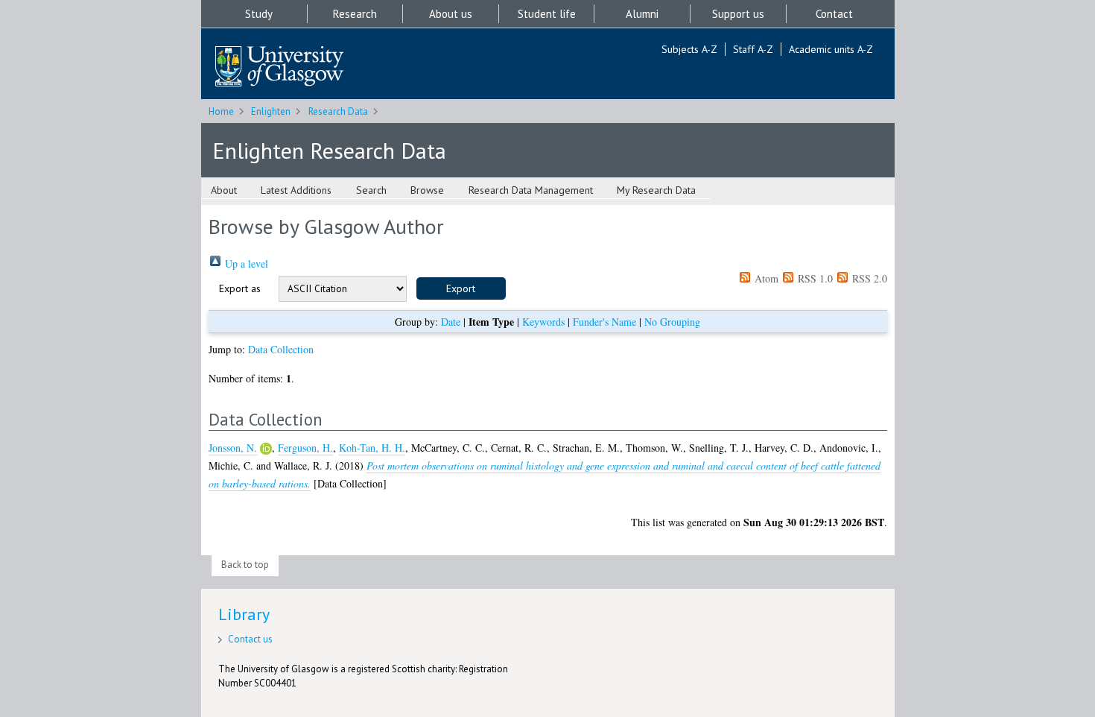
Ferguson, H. (305, 447)
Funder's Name (604, 322)
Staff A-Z (753, 49)
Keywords (543, 322)
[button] (461, 288)
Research (355, 14)
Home (221, 111)
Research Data (338, 111)
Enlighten (271, 111)
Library (244, 614)
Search (371, 190)
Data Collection (281, 349)
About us (450, 14)
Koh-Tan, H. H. (372, 447)
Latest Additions (296, 190)
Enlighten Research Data (329, 150)
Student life (547, 14)
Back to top (245, 564)
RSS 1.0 (814, 278)
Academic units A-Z (831, 49)
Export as (240, 288)
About (224, 190)
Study (259, 14)
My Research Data (656, 190)
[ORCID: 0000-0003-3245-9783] (266, 449)
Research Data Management (531, 190)
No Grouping (672, 322)
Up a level (245, 263)
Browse (427, 190)
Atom (765, 278)
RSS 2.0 (868, 278)
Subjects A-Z (689, 49)
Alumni (642, 14)
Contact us (250, 639)
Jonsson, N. (233, 447)
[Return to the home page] (279, 67)
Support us (738, 14)
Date (450, 322)
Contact (834, 14)
